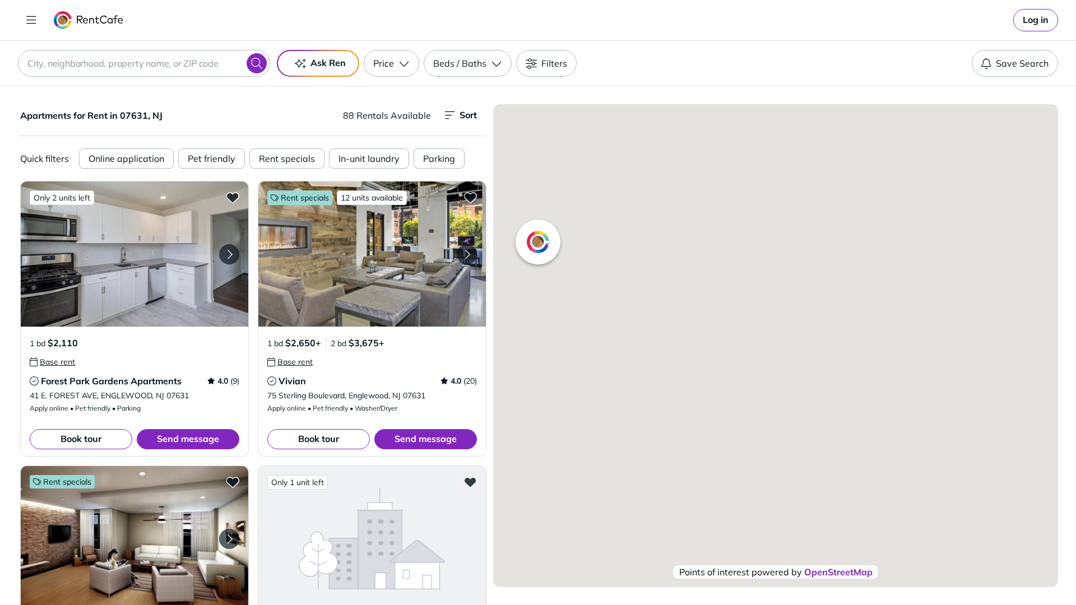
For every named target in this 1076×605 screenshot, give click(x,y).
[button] (134, 254)
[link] (1035, 20)
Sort (468, 114)
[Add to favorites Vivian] (470, 197)
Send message (188, 438)
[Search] (257, 63)
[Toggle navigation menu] (31, 20)
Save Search (1022, 63)
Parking (439, 158)
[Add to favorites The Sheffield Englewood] (232, 482)
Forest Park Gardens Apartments (111, 381)
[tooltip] (52, 361)
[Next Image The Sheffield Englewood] (229, 539)
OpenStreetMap (838, 572)
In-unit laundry (369, 158)
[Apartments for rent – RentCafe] (89, 20)
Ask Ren (328, 62)
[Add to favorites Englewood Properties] (470, 482)
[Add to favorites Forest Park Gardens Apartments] (232, 197)
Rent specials (287, 158)
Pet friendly (211, 158)
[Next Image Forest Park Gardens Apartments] (229, 254)
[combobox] (144, 63)
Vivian (292, 381)
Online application (126, 158)
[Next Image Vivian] (467, 254)
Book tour (81, 438)
